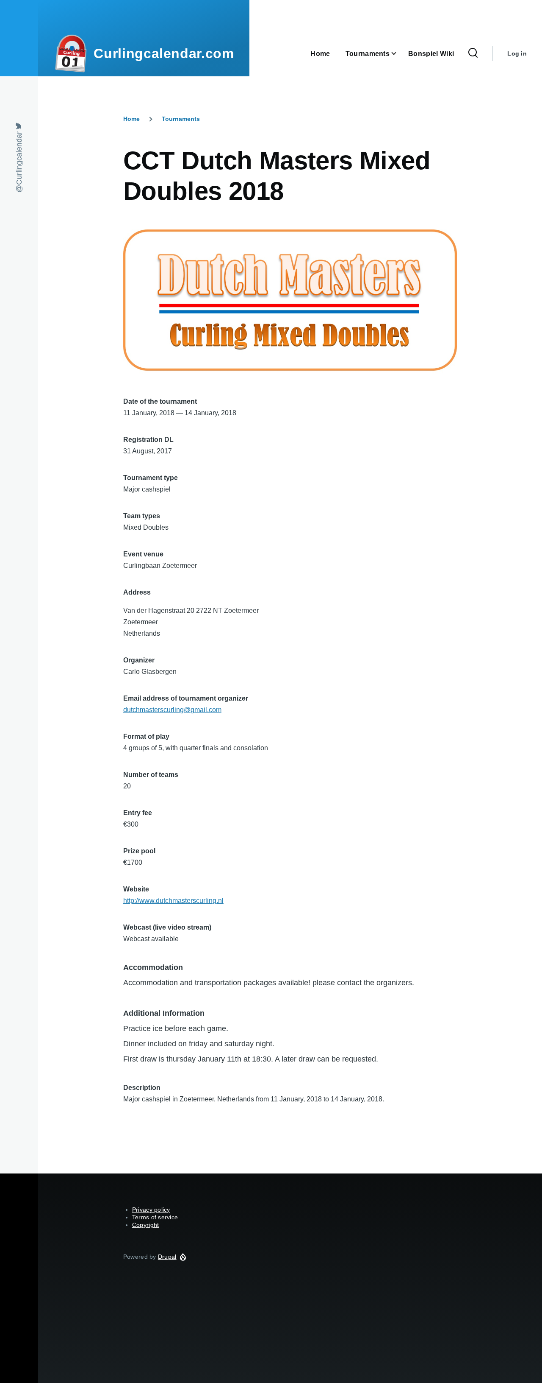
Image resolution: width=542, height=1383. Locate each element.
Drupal (167, 1256)
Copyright (145, 1224)
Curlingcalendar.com (164, 53)
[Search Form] (473, 53)
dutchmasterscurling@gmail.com (172, 709)
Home (131, 118)
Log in (517, 53)
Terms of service (155, 1217)
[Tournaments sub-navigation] (399, 54)
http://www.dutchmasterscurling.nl (173, 900)
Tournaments (181, 118)
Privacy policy (151, 1209)
